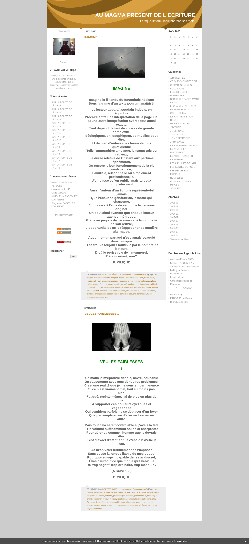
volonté (108, 502)
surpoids (116, 502)
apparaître (106, 281)
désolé (150, 492)
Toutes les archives (179, 239)
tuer (153, 281)
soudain (114, 281)
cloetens (55, 189)
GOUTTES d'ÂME (179, 113)
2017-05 (174, 232)
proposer (100, 297)
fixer (88, 502)
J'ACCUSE (175, 127)
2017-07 (174, 224)
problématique (119, 496)
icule (155, 505)
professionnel (100, 294)
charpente (91, 297)
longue (103, 505)
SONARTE (175, 188)
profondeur (98, 509)
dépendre (103, 284)
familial (143, 291)
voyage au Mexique (60, 76)
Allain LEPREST (178, 78)
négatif (89, 509)
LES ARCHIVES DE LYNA (183, 163)
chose (110, 284)
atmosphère (109, 287)
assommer (100, 496)
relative (155, 287)
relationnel (151, 291)
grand (116, 284)
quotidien (99, 287)
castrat (97, 505)
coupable (91, 496)
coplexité (123, 284)
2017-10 (174, 214)
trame (146, 278)
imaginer (114, 278)
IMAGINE (90, 37)
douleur (105, 499)
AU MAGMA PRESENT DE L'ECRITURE (145, 15)
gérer (138, 502)
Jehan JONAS (177, 142)
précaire (131, 281)
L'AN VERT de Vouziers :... (183, 298)
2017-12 (174, 206)
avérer (89, 284)
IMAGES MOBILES (180, 123)
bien (149, 496)
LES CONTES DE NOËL (182, 167)
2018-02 (174, 202)
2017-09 (174, 217)
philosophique (143, 284)
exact (95, 284)
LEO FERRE (176, 159)
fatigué (154, 496)
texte (152, 278)
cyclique (112, 499)
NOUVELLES (176, 178)
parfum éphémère (101, 291)
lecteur (98, 281)
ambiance (119, 287)
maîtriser (90, 281)
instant (89, 291)
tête (103, 502)
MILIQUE (56, 196)
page (149, 281)
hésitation (139, 278)
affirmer (90, 505)
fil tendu (122, 278)
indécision (123, 281)
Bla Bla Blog (176, 294)
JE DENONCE (177, 131)
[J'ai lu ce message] (245, 541)
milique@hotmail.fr (63, 215)
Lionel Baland (176, 277)
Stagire (54, 203)
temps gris (128, 287)
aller (153, 499)
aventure (129, 496)
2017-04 (174, 235)
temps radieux (140, 287)
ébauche (132, 294)
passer (110, 294)
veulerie (114, 492)
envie (149, 499)
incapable (122, 505)
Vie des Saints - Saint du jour (184, 266)
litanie (109, 505)
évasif (144, 505)
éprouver (142, 492)
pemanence (139, 496)
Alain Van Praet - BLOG (182, 259)
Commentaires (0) (140, 274)
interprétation (141, 281)
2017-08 (174, 221)
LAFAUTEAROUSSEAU (182, 263)
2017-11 (174, 210)
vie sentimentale (132, 291)
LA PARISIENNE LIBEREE (183, 145)
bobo (115, 505)
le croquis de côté (179, 302)
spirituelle (154, 284)
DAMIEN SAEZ (177, 95)
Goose (54, 182)
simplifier (90, 294)
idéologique (132, 284)
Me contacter (64, 31)
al (145, 496)
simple (143, 499)
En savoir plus (180, 541)
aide (106, 297)
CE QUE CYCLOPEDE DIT (183, 81)
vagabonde (121, 499)
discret (138, 505)
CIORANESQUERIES (181, 85)
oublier (116, 294)
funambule (130, 278)
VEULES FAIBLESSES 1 (101, 313)
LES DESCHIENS (179, 170)
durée (149, 287)
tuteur (149, 294)
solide (123, 502)
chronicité (91, 287)
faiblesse (122, 492)
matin (129, 492)
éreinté (90, 499)
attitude (135, 492)
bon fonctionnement (117, 291)
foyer (137, 499)
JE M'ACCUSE (177, 134)
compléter (124, 294)
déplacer (130, 499)
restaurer (130, 505)
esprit (150, 505)
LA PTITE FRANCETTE (182, 156)
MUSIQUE (175, 174)
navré (156, 492)
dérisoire (108, 496)
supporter (97, 499)
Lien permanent (125, 274)
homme (144, 502)
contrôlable (95, 502)
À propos (64, 62)
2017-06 (174, 228)
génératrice (141, 294)
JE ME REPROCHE (180, 138)
